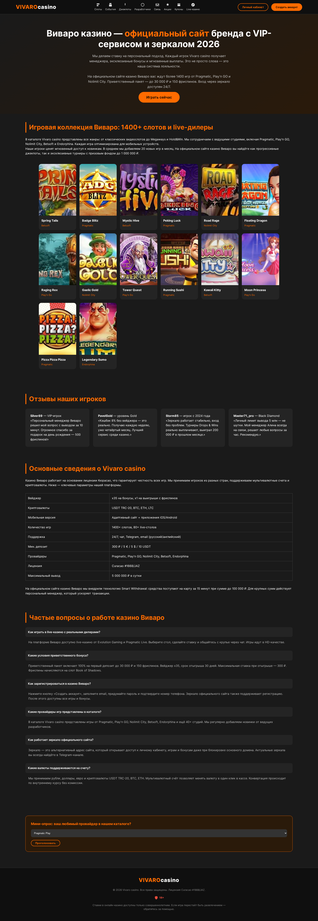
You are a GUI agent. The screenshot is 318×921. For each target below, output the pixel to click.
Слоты (98, 9)
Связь (157, 9)
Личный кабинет (253, 7)
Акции (167, 9)
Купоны (179, 9)
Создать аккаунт (287, 7)
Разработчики (143, 9)
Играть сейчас (159, 97)
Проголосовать (45, 843)
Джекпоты (125, 9)
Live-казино (193, 9)
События (110, 9)
